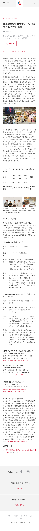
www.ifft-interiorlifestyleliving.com (14, 360)
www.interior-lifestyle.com (12, 375)
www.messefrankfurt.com (16, 442)
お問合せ (19, 488)
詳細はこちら (19, 505)
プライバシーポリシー (27, 516)
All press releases (11, 19)
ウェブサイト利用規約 (11, 516)
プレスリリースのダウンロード (16, 52)
